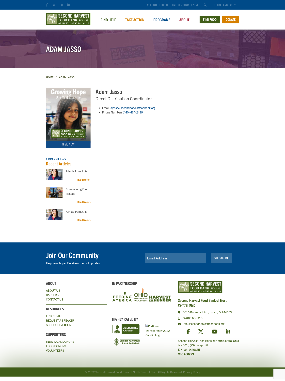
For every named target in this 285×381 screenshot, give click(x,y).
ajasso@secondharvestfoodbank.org (133, 108)
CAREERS (52, 295)
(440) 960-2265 (193, 318)
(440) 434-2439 (133, 112)
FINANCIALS (54, 316)
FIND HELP (108, 19)
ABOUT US (53, 290)
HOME (49, 77)
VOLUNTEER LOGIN (157, 5)
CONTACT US (54, 299)
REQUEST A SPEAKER (60, 320)
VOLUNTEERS (55, 350)
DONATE (231, 19)
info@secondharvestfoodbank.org (203, 324)
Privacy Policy (191, 372)
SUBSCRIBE (221, 258)
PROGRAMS (161, 19)
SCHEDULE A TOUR (58, 325)
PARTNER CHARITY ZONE (185, 5)
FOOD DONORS (56, 346)
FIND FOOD (210, 19)
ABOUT (184, 19)
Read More (83, 179)
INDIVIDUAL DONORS (60, 341)
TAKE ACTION (134, 19)
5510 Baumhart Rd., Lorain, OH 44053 (207, 312)
